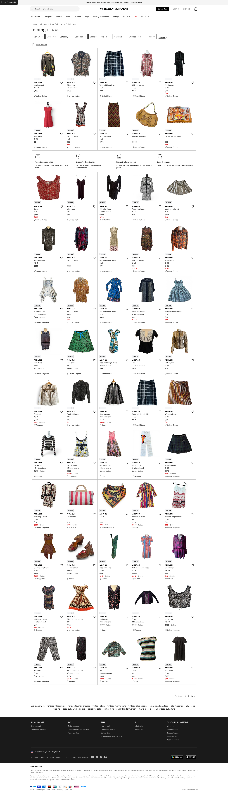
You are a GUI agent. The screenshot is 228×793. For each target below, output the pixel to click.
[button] (195, 9)
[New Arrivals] (42, 17)
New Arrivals (35, 16)
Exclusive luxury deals (126, 161)
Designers (48, 16)
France (32, 790)
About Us (145, 16)
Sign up (186, 9)
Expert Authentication (85, 161)
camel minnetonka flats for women (120, 708)
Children (77, 16)
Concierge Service (38, 729)
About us (170, 726)
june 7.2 (56, 708)
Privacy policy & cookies (80, 757)
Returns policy (73, 733)
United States (51, 790)
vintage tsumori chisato (79, 705)
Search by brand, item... (44, 9)
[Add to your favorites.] (61, 82)
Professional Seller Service (111, 736)
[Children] (83, 17)
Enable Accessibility (9, 2)
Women (59, 16)
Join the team (172, 736)
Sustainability (172, 729)
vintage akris (99, 705)
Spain (66, 790)
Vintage (115, 16)
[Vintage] (121, 17)
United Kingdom (41, 790)
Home (34, 24)
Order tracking (73, 726)
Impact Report (172, 733)
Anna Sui (54, 24)
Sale (135, 16)
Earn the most (163, 161)
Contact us (138, 729)
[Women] (64, 17)
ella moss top (177, 705)
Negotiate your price (44, 161)
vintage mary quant (116, 705)
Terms (67, 757)
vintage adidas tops (159, 705)
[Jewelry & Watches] (111, 17)
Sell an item (162, 9)
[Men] (72, 17)
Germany (60, 790)
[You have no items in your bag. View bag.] (195, 9)
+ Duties (42, 317)
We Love (126, 16)
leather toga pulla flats (164, 708)
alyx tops (190, 705)
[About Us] (151, 17)
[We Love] (132, 17)
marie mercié (145, 708)
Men (68, 16)
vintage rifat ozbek (56, 705)
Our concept (36, 726)
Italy (71, 790)
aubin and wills (38, 705)
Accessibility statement (39, 757)
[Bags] (91, 17)
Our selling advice (108, 729)
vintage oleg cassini (137, 705)
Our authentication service (78, 729)
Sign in (176, 9)
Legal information (56, 757)
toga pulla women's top (74, 708)
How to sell (105, 726)
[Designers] (54, 17)
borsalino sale (94, 708)
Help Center (139, 726)
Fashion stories (173, 740)
